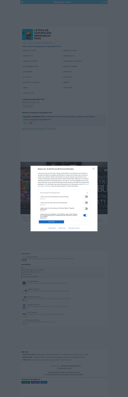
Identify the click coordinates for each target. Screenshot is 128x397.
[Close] (94, 169)
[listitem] (64, 193)
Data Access (62, 228)
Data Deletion (52, 228)
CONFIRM (51, 221)
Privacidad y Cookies (74, 228)
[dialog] (64, 198)
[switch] (85, 196)
